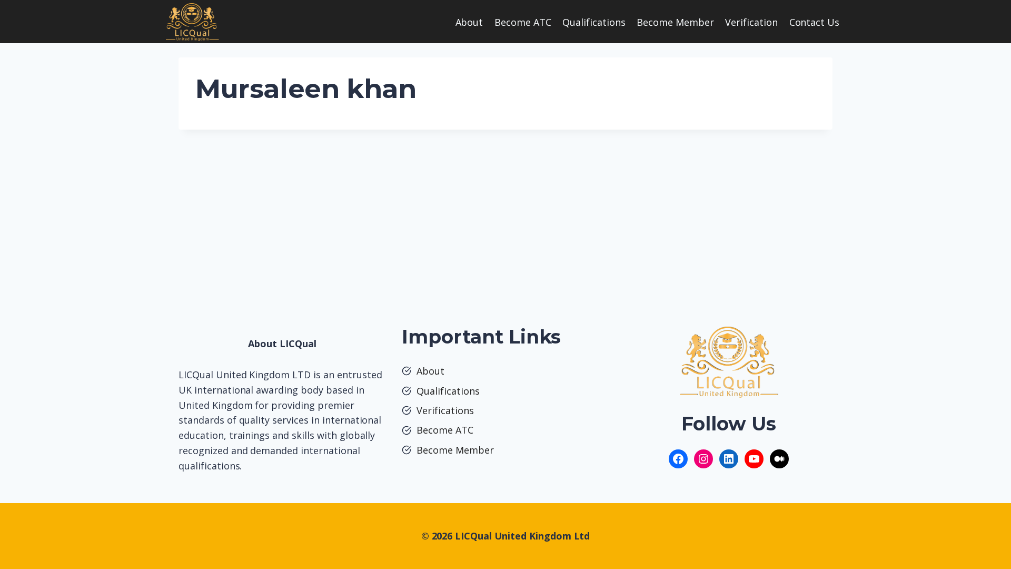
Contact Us (814, 22)
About (469, 22)
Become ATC (522, 22)
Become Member (675, 22)
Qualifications (594, 22)
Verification (751, 22)
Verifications (445, 410)
